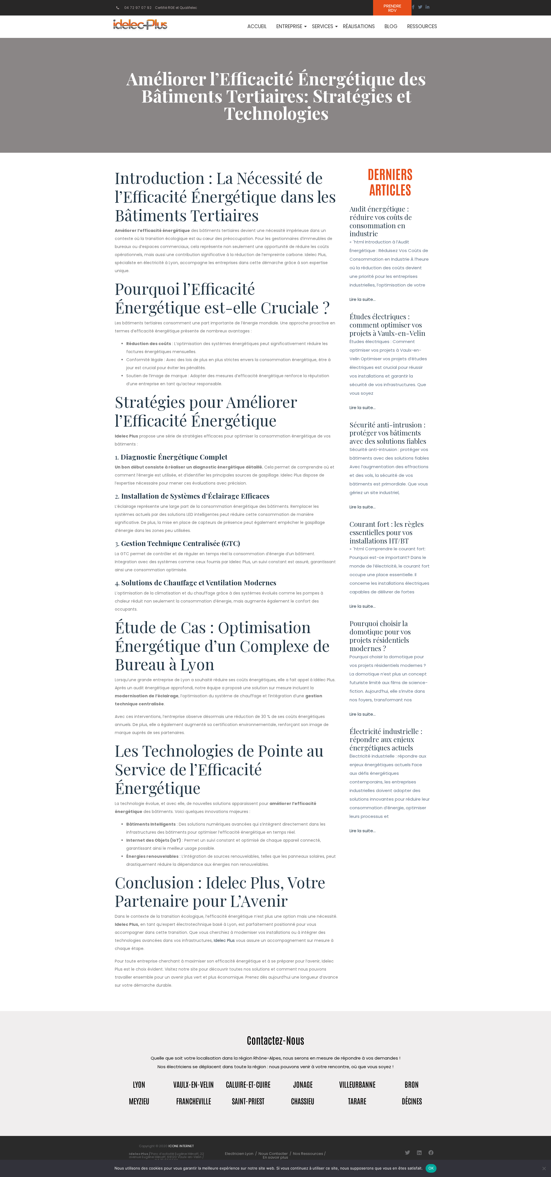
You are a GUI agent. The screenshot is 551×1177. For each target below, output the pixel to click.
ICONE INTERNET (181, 1146)
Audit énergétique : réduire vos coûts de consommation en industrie (381, 221)
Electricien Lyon (239, 1153)
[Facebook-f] (413, 7)
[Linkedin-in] (427, 7)
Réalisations (359, 26)
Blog (391, 26)
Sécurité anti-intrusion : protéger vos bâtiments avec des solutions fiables (388, 433)
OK (431, 1168)
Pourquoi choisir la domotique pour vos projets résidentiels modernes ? (380, 636)
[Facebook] (431, 1152)
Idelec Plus (224, 940)
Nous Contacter (273, 1153)
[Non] (544, 1168)
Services (322, 26)
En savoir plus (275, 1157)
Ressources (422, 26)
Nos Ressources (308, 1153)
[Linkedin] (419, 1152)
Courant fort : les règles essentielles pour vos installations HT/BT (387, 532)
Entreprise (289, 26)
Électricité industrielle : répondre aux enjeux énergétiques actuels (386, 739)
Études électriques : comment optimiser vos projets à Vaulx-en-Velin (387, 325)
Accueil (257, 26)
